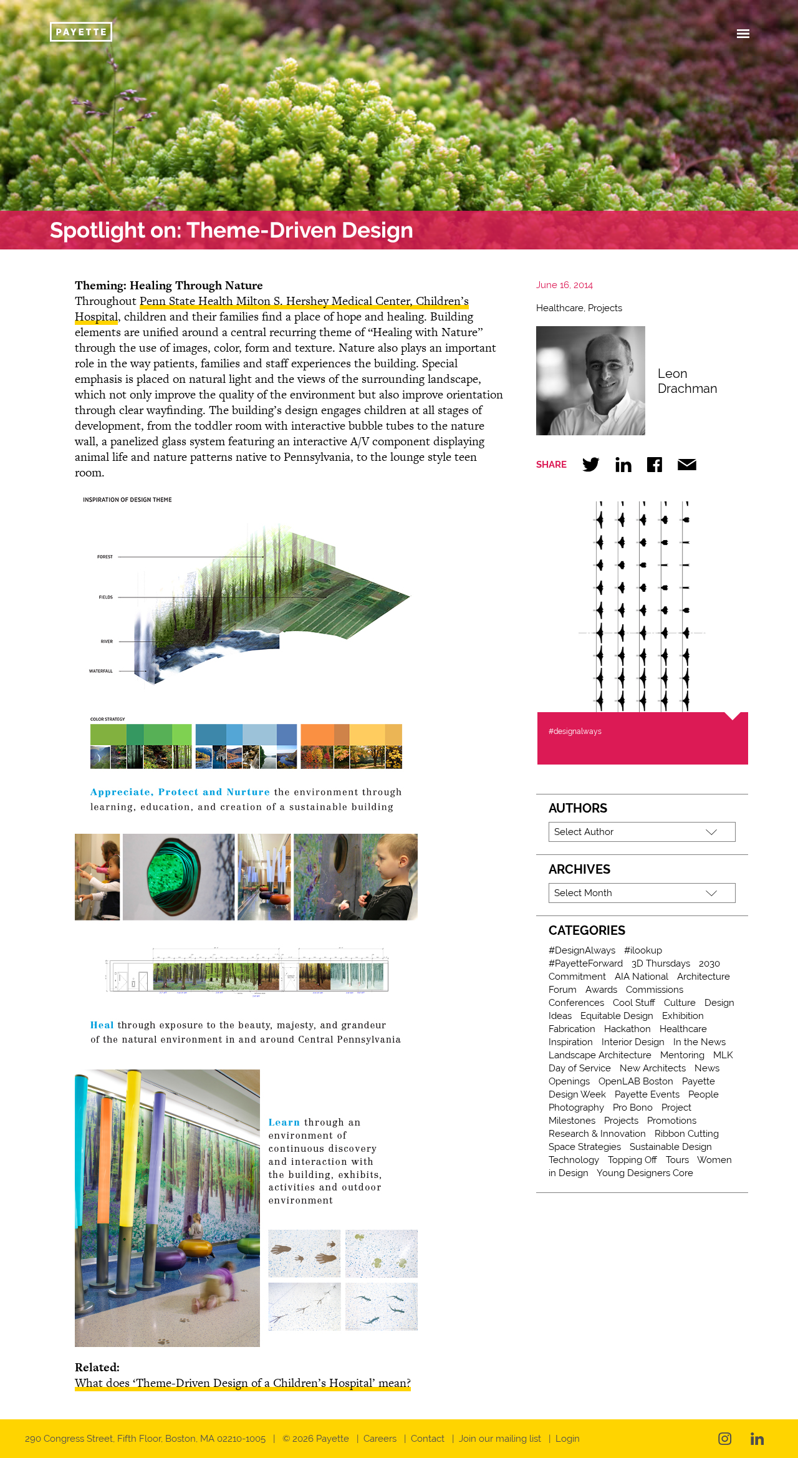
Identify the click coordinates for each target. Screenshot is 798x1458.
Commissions (654, 989)
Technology (574, 1160)
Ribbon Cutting (687, 1133)
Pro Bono (633, 1107)
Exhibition (683, 1015)
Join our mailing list (500, 1438)
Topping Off (632, 1160)
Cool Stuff (634, 1002)
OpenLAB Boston (635, 1081)
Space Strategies (585, 1146)
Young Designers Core (645, 1173)
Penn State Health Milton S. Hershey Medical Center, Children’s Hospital (272, 308)
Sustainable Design (671, 1146)
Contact (428, 1438)
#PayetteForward (586, 963)
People (703, 1094)
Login (567, 1438)
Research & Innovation (597, 1133)
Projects (605, 308)
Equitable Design (616, 1015)
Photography (576, 1107)
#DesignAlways (582, 950)
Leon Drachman (688, 381)
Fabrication (572, 1029)
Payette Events (647, 1094)
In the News (699, 1042)
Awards (601, 989)
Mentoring (682, 1055)
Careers (380, 1438)
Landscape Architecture (600, 1055)
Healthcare (560, 308)
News (707, 1068)
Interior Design (633, 1042)
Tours (677, 1160)
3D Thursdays (661, 963)
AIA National (641, 976)
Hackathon (627, 1029)
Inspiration (571, 1042)
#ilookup (643, 950)
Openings (569, 1081)
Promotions (671, 1120)
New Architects (653, 1068)
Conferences (576, 1002)
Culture (680, 1002)
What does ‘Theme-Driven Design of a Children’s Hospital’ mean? (243, 1382)
